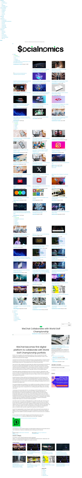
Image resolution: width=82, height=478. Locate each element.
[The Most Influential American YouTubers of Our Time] (58, 181)
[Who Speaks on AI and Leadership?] (20, 240)
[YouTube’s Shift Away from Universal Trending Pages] (20, 181)
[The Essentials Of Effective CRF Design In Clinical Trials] (58, 301)
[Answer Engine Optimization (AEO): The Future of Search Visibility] (20, 87)
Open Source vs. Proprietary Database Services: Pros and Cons (59, 70)
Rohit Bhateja (16, 120)
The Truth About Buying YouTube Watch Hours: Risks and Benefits (41, 186)
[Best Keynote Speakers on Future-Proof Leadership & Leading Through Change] (20, 289)
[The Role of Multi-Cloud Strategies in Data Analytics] (39, 192)
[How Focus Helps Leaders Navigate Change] (48, 459)
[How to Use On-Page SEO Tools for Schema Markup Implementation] (58, 87)
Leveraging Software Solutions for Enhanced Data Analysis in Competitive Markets (41, 70)
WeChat (16, 418)
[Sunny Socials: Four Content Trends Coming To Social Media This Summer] (39, 133)
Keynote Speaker (5, 37)
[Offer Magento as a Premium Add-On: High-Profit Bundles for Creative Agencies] (58, 76)
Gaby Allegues (16, 95)
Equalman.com (45, 475)
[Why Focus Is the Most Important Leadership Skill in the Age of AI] (58, 289)
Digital (2, 0)
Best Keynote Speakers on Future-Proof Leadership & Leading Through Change (20, 295)
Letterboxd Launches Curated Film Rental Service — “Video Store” (21, 198)
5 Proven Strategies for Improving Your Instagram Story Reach (59, 150)
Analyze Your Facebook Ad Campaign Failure (39, 433)
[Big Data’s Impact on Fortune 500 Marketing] (39, 229)
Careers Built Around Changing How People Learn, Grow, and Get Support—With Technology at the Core (60, 118)
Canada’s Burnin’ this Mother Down (21, 433)
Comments (15, 434)
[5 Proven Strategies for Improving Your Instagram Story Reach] (58, 145)
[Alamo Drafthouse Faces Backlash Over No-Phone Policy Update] (58, 277)
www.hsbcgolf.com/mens (17, 416)
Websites (3, 5)
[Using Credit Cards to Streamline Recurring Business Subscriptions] (20, 265)
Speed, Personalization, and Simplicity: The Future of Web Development (40, 105)
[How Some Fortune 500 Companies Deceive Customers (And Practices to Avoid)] (20, 229)
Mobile (2, 16)
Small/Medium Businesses (6, 21)
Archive (44, 473)
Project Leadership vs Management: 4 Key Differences (21, 283)
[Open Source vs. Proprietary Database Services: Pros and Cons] (58, 64)
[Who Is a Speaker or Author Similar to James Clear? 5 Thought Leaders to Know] (39, 289)
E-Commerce (4, 3)
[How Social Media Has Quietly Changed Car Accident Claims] (48, 447)
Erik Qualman (4, 35)
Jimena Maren (55, 152)
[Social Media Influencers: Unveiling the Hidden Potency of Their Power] (20, 133)
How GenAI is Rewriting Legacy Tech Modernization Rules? (58, 246)
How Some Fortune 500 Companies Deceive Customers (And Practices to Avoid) (21, 235)
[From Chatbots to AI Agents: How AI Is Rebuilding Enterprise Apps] (39, 206)
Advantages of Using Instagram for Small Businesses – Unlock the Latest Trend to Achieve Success (40, 151)
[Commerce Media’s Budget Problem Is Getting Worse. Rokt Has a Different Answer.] (39, 76)
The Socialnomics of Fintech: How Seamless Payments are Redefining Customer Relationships (60, 271)
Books (3, 33)
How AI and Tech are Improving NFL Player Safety (60, 359)
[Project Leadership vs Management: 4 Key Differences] (20, 277)
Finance (3, 23)
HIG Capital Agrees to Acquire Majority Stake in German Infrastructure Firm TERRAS (18, 466)
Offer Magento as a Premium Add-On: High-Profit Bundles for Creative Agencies (60, 82)
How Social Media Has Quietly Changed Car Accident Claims (47, 453)
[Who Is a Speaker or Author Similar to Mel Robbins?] (33, 447)
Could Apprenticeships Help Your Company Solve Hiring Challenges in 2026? (41, 246)
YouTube (3, 14)
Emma (14, 176)
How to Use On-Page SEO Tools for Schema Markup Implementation (60, 93)
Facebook (4, 9)
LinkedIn (3, 11)
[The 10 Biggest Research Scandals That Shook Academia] (20, 301)
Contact (44, 471)
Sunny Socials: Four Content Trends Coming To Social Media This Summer (41, 139)
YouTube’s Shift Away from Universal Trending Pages (21, 186)
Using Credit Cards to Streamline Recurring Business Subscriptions (21, 270)
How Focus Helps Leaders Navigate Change (48, 465)
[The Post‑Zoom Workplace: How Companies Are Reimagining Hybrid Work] (60, 339)
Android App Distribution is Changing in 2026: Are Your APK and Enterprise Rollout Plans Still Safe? (21, 212)
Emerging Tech (4, 6)
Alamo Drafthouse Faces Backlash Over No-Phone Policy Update (60, 283)
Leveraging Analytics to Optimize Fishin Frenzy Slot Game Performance (22, 62)
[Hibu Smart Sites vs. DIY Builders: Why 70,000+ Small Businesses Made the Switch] (58, 99)
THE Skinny (3, 28)
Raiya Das (15, 247)
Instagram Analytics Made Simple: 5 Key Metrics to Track (20, 150)
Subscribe (44, 474)
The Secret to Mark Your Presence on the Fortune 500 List (59, 235)
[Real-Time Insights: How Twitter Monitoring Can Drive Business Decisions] (20, 169)
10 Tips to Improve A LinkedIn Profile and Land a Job (60, 163)
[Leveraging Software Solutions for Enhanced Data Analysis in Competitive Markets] (39, 64)
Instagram (4, 10)
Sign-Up (3, 38)
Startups (3, 22)
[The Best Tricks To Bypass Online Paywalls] (39, 112)
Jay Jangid (54, 72)
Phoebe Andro (35, 153)
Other (3, 15)
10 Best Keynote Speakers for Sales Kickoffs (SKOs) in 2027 (62, 465)
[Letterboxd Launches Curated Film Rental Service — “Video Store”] (20, 192)
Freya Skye (35, 235)
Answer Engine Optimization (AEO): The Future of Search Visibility (22, 93)
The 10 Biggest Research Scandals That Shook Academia (21, 306)
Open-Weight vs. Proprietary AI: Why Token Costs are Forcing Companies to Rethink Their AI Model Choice (22, 118)
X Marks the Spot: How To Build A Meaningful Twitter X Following (41, 175)
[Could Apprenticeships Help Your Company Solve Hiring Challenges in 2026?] (39, 240)
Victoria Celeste (16, 152)
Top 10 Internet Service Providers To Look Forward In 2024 (59, 198)
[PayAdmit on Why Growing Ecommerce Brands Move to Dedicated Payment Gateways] (20, 76)
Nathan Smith (35, 106)
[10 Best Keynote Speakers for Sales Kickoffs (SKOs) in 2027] (63, 459)
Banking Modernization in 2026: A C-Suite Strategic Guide (59, 258)
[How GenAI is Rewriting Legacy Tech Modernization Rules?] (58, 240)
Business (3, 18)
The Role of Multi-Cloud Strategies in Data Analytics (40, 198)
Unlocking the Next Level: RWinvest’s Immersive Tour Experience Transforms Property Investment (41, 307)
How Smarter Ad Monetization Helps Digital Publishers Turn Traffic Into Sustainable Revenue (21, 105)
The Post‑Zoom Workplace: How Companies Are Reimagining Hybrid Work (60, 346)
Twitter (3, 12)
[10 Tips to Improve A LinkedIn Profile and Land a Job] (58, 157)
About (2, 29)
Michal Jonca (16, 140)
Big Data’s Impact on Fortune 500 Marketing (41, 234)
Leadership (4, 26)
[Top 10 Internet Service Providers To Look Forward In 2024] (58, 192)
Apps (3, 17)
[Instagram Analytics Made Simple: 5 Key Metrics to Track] (20, 145)
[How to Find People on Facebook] (58, 133)
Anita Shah (35, 214)
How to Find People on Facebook (58, 138)
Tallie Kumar (54, 357)
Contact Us (4, 34)
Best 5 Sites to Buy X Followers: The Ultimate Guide (60, 175)
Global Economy (16, 463)
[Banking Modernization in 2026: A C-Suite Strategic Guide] (58, 252)
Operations (4, 25)
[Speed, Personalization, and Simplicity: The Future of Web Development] (39, 99)
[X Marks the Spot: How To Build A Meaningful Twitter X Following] (39, 169)
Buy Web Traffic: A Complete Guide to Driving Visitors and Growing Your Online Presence (41, 93)
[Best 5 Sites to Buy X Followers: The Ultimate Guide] (57, 169)
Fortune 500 (4, 20)
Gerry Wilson (54, 200)
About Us (3, 31)
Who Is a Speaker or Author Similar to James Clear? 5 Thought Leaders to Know (41, 295)
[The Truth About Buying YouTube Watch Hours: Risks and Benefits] (39, 181)
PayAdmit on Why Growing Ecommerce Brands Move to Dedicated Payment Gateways (22, 82)
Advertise (3, 32)
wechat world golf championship (30, 418)
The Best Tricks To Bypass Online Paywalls (40, 117)
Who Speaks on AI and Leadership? (19, 245)
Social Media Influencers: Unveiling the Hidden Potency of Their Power (21, 139)
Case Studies (4, 27)
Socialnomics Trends (17, 64)
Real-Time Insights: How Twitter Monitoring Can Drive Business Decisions (22, 175)
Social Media (3, 7)
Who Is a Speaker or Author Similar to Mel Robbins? (33, 453)
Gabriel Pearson (55, 83)
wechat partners (21, 418)
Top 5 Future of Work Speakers (58, 356)
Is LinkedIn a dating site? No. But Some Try (21, 162)
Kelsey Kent (15, 297)
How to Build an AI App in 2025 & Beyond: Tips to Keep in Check (60, 212)
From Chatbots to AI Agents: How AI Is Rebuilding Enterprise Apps (40, 212)
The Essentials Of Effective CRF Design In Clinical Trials (59, 306)
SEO (2, 4)
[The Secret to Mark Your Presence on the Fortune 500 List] (58, 229)
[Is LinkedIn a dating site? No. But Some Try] (20, 157)
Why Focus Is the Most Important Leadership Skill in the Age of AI (60, 295)
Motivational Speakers (31, 451)
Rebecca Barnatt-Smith (37, 140)
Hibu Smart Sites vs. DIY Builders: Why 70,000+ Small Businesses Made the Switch (60, 105)
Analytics (3, 1)
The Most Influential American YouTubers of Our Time (60, 186)
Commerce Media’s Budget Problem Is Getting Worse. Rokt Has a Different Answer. (41, 82)
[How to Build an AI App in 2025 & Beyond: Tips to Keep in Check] (58, 206)
